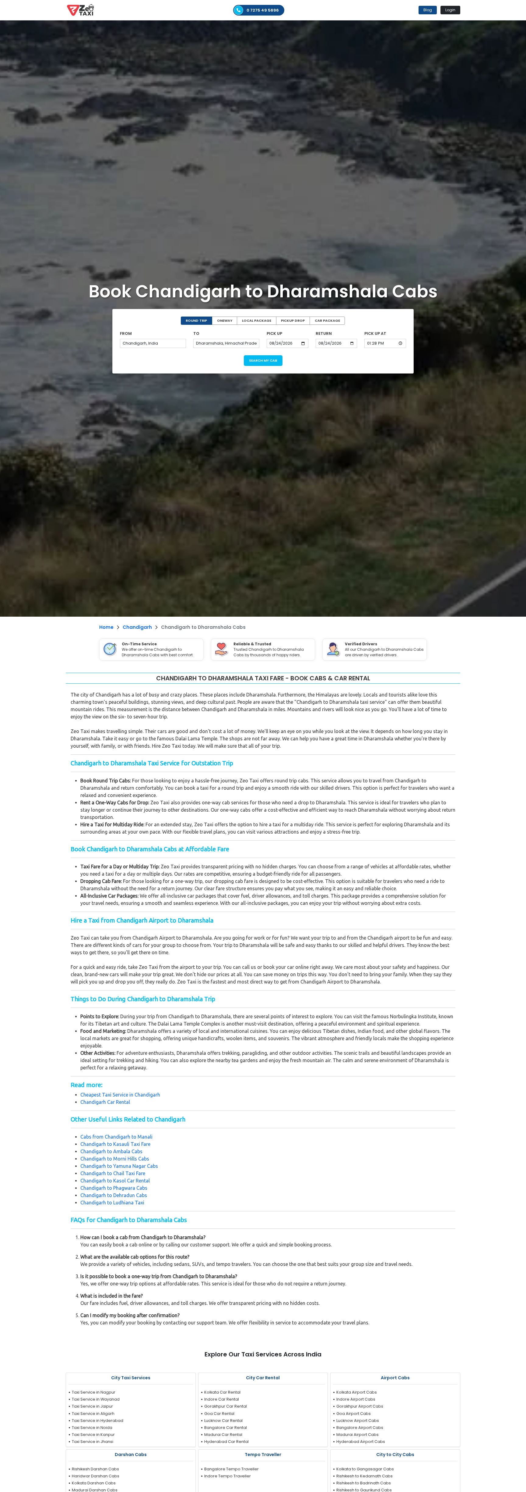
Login (450, 9)
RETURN (324, 333)
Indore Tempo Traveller (227, 1476)
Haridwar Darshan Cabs (95, 1476)
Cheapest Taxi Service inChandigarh (120, 1094)
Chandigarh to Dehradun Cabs (113, 1195)
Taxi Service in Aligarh (93, 1413)
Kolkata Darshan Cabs (94, 1483)
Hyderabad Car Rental (226, 1441)
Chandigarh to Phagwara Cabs (113, 1188)
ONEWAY (224, 320)
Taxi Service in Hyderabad (97, 1420)
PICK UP (274, 333)
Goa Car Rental (219, 1413)
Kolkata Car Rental (222, 1392)
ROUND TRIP (196, 320)
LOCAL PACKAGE (256, 320)
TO (196, 333)
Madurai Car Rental (223, 1434)
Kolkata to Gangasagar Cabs (365, 1469)
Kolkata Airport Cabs (356, 1392)
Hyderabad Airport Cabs (360, 1441)
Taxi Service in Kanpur (93, 1434)
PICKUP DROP (293, 320)
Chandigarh (137, 627)
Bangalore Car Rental (225, 1427)
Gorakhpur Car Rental (225, 1406)
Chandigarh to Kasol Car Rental (115, 1180)
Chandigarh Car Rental (105, 1102)
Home (106, 627)
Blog (427, 9)
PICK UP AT (375, 333)
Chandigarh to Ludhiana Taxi (112, 1202)
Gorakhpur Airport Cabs (359, 1406)
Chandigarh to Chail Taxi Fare (112, 1173)
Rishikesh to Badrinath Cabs (363, 1483)
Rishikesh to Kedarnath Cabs (364, 1476)
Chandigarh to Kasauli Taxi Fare (115, 1144)
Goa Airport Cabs (353, 1413)
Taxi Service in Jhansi (92, 1441)
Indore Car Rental (221, 1399)
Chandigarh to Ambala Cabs (111, 1151)
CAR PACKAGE (327, 320)
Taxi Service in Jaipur (92, 1406)
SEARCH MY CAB (263, 360)
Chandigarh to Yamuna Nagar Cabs (119, 1166)
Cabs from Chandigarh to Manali (116, 1136)
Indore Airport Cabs (355, 1399)
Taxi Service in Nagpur (93, 1392)
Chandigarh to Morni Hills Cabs (114, 1158)
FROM (126, 333)
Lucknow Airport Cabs (357, 1420)
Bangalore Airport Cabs (359, 1427)
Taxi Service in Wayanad (96, 1399)
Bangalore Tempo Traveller (231, 1469)
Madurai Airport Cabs (357, 1434)
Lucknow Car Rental (223, 1420)
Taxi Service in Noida (92, 1427)
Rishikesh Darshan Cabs (95, 1469)
